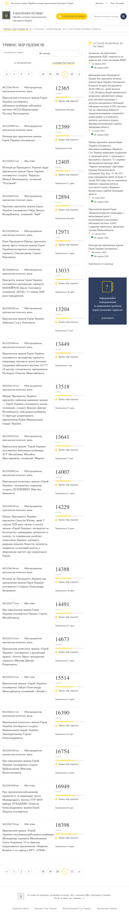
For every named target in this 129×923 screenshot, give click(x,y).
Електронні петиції (28, 13)
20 (57, 74)
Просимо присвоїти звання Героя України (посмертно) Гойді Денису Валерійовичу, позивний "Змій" (23, 210)
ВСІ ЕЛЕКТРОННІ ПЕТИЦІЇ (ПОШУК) (82, 29)
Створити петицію (73, 16)
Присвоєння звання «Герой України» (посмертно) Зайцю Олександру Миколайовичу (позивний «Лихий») (24, 687)
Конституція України (107, 908)
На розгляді (37, 29)
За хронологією (22, 63)
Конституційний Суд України (77, 908)
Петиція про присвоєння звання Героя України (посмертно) (21, 138)
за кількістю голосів (63, 63)
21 (64, 74)
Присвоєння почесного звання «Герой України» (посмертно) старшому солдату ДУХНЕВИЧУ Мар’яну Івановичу (25, 487)
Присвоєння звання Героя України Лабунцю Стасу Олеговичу (23, 320)
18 (43, 74)
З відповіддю (53, 29)
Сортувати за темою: (14, 52)
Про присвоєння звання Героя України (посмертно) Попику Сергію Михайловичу (24, 613)
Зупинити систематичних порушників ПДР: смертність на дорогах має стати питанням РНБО (107, 56)
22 (71, 74)
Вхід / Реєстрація (117, 3)
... (36, 74)
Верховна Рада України (46, 908)
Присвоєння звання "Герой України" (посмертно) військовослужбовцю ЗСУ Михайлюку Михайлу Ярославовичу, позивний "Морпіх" (24, 452)
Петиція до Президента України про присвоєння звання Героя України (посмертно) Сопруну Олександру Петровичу (24, 584)
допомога (107, 318)
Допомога (99, 3)
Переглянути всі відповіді (101, 263)
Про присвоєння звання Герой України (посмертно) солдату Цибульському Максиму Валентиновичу (20, 766)
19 (50, 74)
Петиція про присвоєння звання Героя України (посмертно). (106, 246)
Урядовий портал (20, 908)
